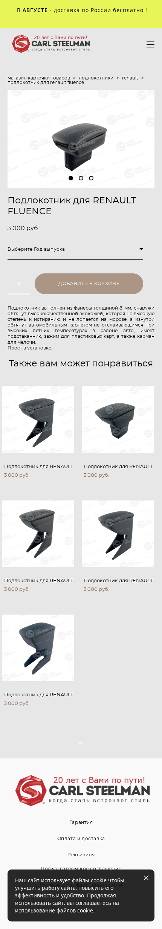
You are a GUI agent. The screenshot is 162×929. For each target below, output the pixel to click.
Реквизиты (81, 855)
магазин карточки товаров (39, 78)
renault (130, 78)
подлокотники (96, 78)
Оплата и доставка (81, 838)
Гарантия (81, 822)
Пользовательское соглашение (81, 868)
